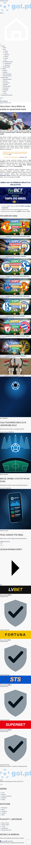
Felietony (5, 70)
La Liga (4, 93)
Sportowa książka (7, 75)
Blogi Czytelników (7, 74)
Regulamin (4, 797)
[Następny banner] (2, 543)
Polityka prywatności (6, 796)
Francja (6, 53)
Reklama (4, 794)
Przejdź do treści (4, 0)
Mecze (3, 809)
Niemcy (6, 56)
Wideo (3, 814)
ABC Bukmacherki (7, 79)
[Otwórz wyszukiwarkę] (0, 99)
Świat (4, 49)
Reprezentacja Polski (6, 830)
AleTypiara (5, 84)
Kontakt (3, 799)
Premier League (6, 86)
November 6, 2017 (23, 157)
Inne (6, 60)
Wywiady (5, 72)
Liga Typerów (6, 82)
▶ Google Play (9, 841)
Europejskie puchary (8, 61)
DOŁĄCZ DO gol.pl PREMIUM (7, 432)
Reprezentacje (6, 67)
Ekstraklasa (5, 88)
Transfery (4, 813)
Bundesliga (5, 89)
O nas (3, 792)
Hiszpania (7, 54)
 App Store (3, 841)
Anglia (6, 51)
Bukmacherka (5, 77)
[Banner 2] (1, 545)
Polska (4, 47)
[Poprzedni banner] (0, 543)
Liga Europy (7, 65)
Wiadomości (4, 807)
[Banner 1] (0, 545)
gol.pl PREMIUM (3, 101)
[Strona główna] (16, 44)
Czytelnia (4, 68)
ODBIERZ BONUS (4, 596)
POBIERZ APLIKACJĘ (5, 541)
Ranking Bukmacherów (7, 95)
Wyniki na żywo (5, 823)
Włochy (6, 58)
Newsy (3, 46)
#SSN (10, 154)
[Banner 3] (2, 545)
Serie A (4, 91)
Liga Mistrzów (8, 63)
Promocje (5, 81)
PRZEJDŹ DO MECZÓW (5, 488)
